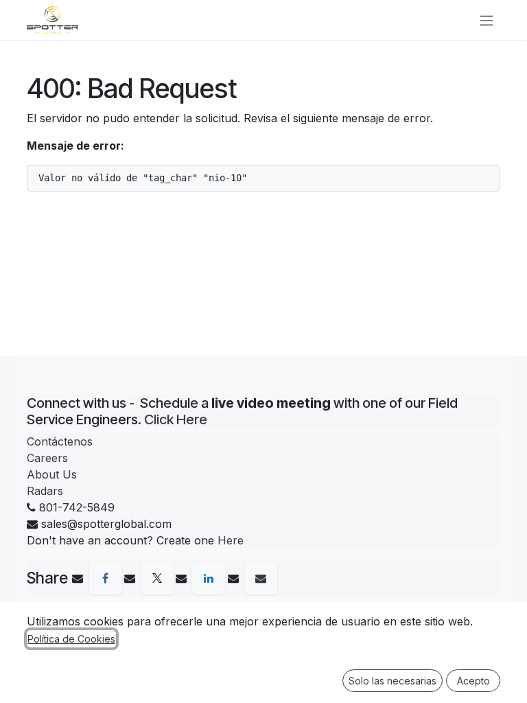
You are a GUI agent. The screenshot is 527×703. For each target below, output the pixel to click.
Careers (47, 458)
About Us (52, 474)
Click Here (175, 419)
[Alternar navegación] (486, 19)
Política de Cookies (71, 639)
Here (231, 540)
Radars (45, 491)
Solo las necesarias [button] (392, 681)
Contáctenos (60, 441)
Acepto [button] (473, 681)
